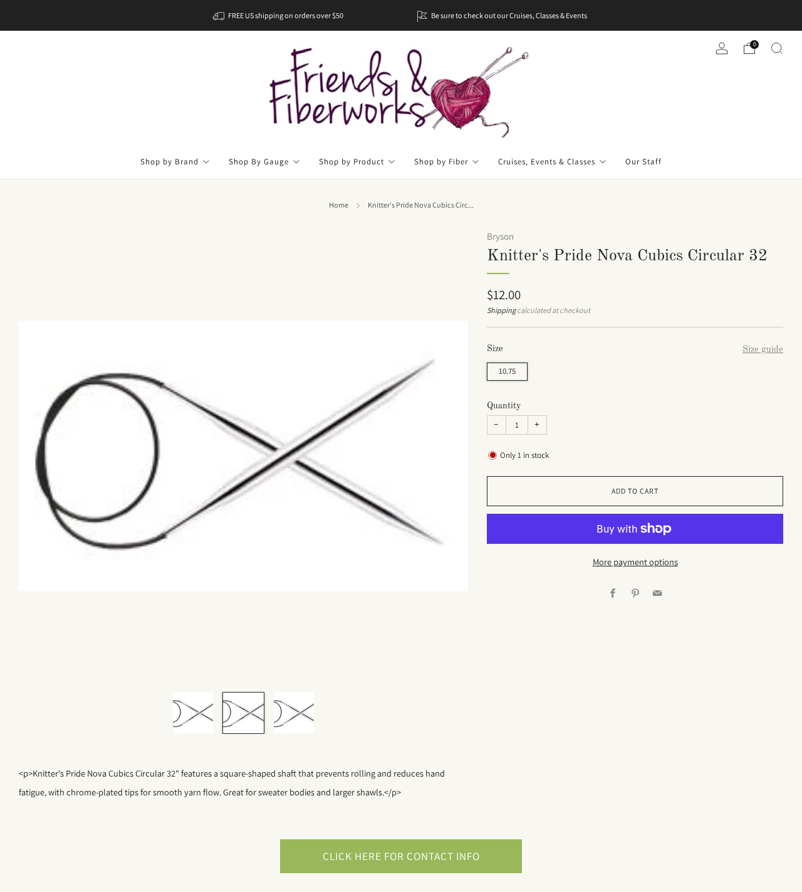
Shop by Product (351, 161)
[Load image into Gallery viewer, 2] (243, 712)
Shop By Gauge (259, 161)
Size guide (762, 349)
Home (338, 205)
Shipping (501, 310)
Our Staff (643, 161)
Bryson (500, 236)
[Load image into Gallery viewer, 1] (193, 712)
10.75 (507, 371)
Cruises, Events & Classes (546, 161)
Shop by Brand (169, 161)
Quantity (504, 405)
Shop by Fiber (441, 161)
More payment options (635, 562)
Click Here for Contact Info (401, 856)
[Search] (777, 48)
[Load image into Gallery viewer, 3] (294, 712)
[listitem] (279, 15)
